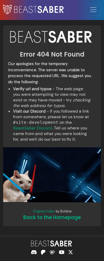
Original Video (44, 211)
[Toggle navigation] (93, 10)
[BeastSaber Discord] (34, 252)
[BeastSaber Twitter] (71, 252)
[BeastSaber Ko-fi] (52, 252)
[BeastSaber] (52, 243)
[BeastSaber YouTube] (61, 252)
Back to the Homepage (52, 217)
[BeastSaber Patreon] (43, 252)
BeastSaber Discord (32, 128)
